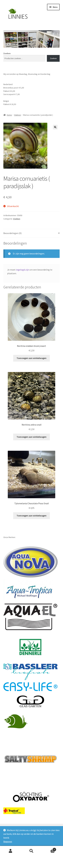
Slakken (17, 115)
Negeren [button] (7, 841)
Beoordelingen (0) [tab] (12, 233)
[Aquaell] (30, 617)
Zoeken (7, 53)
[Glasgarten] (30, 701)
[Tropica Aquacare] (14, 810)
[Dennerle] (30, 647)
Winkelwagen (48, 848)
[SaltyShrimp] (30, 759)
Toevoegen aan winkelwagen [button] (31, 358)
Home (9, 115)
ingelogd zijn (22, 269)
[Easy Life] (30, 686)
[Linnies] (16, 721)
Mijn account (10, 851)
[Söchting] (30, 796)
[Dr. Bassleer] (30, 671)
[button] (55, 127)
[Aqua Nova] (30, 561)
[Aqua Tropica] (29, 590)
